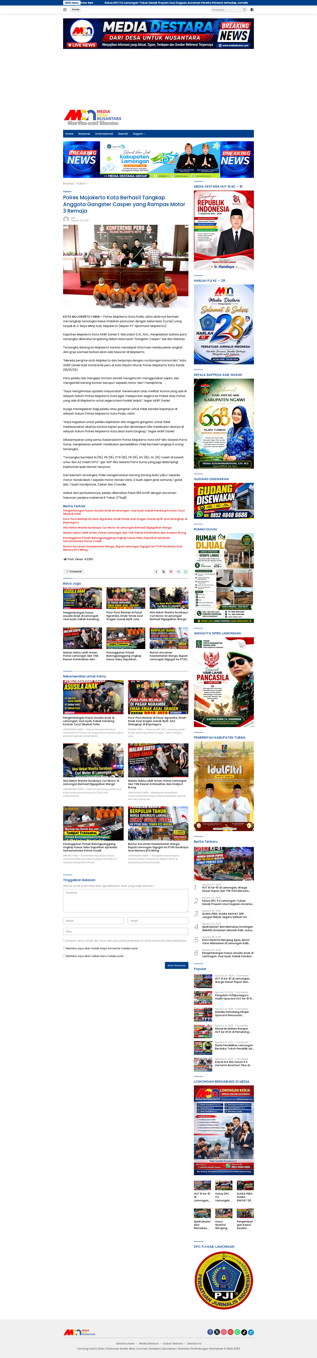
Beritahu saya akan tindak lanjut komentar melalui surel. (102, 948)
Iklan (101, 1348)
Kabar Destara (173, 1343)
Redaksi (154, 1348)
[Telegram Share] (178, 571)
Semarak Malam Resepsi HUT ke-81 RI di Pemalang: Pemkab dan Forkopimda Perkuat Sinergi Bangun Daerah (232, 1030)
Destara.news (125, 1343)
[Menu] (65, 10)
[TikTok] (244, 1332)
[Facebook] (210, 1332)
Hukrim (67, 191)
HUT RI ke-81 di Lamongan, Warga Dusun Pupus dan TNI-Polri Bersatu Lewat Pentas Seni (225, 889)
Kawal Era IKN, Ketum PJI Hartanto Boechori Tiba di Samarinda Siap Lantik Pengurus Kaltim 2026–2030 (233, 1063)
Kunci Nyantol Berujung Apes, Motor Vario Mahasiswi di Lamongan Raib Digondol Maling (226, 941)
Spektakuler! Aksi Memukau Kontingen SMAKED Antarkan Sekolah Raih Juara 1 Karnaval (228, 928)
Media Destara (149, 1343)
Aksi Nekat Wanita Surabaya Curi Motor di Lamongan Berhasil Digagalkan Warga (117, 527)
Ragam (138, 134)
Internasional (104, 134)
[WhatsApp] (237, 1332)
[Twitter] (217, 1332)
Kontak (142, 1348)
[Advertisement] (158, 76)
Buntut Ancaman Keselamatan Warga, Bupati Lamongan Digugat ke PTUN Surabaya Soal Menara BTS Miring (122, 548)
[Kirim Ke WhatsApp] (185, 571)
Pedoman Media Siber (120, 1348)
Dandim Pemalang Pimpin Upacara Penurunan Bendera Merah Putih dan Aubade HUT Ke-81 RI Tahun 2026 (233, 1013)
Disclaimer (169, 1348)
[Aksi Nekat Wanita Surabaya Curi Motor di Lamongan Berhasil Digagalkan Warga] (169, 598)
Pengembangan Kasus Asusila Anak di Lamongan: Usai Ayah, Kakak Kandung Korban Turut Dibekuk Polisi (124, 512)
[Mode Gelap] (252, 10)
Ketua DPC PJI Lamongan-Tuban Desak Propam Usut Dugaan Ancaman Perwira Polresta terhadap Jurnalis (82, 2)
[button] (244, 9)
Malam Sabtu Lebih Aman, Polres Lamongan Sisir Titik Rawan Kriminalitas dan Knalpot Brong (124, 532)
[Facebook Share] (156, 571)
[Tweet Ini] (163, 571)
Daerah (123, 134)
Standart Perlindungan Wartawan (200, 1348)
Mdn (73, 217)
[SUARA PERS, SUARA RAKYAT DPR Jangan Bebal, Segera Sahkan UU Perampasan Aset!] (245, 1185)
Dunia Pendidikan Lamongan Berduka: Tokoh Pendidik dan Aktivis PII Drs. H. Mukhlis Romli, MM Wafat (234, 1047)
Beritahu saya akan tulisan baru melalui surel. (95, 956)
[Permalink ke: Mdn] (66, 219)
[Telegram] (251, 1332)
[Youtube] (231, 1332)
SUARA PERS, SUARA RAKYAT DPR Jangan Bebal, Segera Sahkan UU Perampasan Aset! (222, 2)
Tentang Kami (86, 1348)
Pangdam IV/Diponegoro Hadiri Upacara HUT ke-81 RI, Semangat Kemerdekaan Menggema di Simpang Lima (234, 997)
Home (75, 9)
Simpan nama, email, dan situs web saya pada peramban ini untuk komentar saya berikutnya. (126, 941)
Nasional (84, 134)
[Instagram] (224, 1332)
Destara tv (194, 1343)
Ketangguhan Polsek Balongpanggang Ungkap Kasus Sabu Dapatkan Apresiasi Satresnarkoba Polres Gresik (116, 539)
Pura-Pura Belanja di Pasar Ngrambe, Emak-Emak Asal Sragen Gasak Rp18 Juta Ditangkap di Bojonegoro (125, 520)
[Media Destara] (93, 117)
